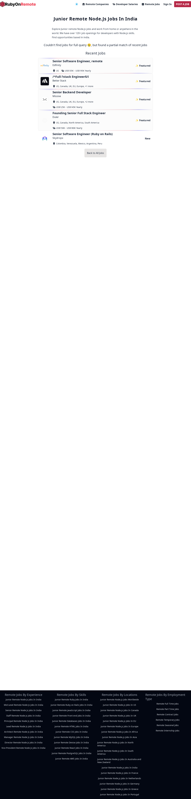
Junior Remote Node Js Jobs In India (23, 699)
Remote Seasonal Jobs (168, 725)
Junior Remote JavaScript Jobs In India (71, 710)
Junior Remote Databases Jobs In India (71, 721)
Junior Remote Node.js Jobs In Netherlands (119, 778)
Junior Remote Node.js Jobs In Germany (119, 783)
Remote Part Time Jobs (167, 709)
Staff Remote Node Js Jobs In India (23, 715)
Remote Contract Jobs (167, 714)
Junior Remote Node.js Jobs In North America (115, 744)
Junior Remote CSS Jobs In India (71, 731)
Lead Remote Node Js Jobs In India (23, 726)
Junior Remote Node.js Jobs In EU (119, 721)
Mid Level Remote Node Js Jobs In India (23, 704)
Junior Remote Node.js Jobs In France (119, 773)
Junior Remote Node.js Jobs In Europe (119, 726)
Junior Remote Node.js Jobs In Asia (119, 737)
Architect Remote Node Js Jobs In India (23, 731)
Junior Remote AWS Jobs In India (71, 758)
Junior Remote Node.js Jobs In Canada (120, 710)
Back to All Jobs (95, 153)
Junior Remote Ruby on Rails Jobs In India (71, 704)
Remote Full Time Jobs (168, 703)
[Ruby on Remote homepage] (18, 4)
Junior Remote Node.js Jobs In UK (119, 715)
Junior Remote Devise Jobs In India (71, 742)
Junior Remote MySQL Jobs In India (71, 737)
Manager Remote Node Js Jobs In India (23, 737)
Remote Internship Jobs (167, 730)
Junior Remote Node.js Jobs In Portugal (119, 794)
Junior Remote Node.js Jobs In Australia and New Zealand (119, 761)
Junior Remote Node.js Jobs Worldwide (119, 699)
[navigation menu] (76, 4)
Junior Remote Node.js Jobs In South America (115, 752)
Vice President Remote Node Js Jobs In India (23, 747)
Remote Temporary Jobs (168, 719)
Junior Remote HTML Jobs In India (71, 726)
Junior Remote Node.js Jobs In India (119, 767)
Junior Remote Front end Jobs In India (71, 715)
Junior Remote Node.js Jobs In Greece (119, 789)
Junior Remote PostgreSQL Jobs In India (71, 753)
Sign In (167, 4)
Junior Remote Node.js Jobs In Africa (119, 731)
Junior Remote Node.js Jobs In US (119, 704)
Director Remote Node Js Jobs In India (23, 742)
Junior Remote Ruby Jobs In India (71, 699)
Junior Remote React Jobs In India (71, 747)
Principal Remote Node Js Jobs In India (23, 721)
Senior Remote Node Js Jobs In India (23, 710)
